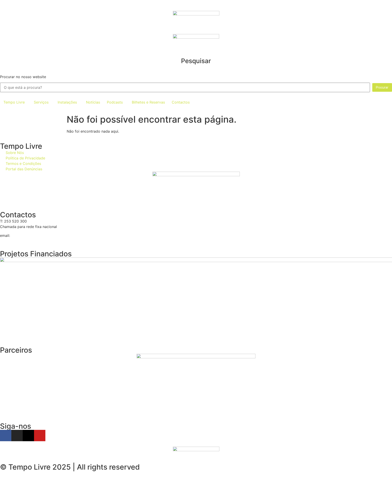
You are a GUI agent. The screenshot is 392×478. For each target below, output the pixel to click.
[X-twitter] (28, 435)
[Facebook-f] (5, 435)
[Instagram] (17, 435)
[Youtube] (39, 435)
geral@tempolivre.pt (28, 235)
